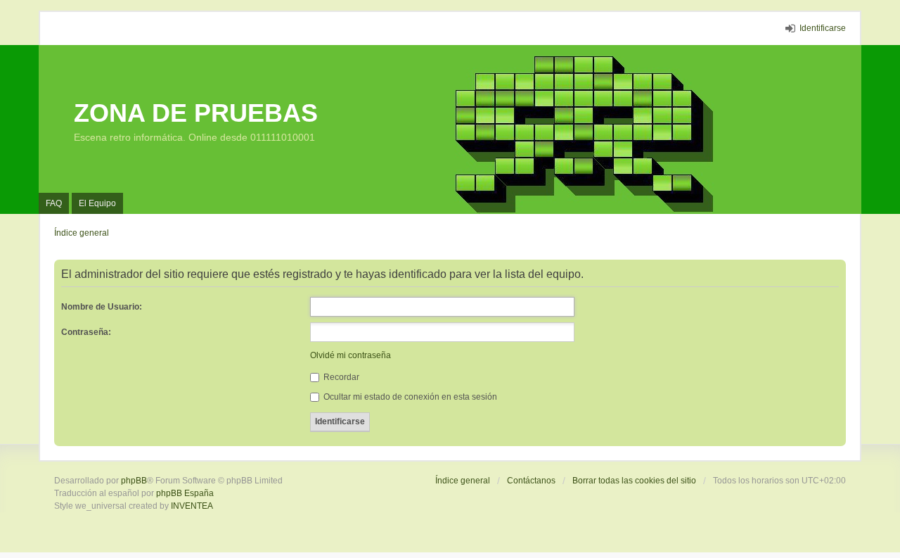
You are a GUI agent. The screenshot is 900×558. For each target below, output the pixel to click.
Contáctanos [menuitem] (531, 481)
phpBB (134, 481)
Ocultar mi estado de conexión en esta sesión (409, 397)
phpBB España (185, 493)
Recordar (340, 377)
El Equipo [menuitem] (97, 203)
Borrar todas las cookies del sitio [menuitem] (634, 481)
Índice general (462, 481)
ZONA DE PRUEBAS (196, 113)
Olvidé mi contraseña (350, 355)
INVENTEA (192, 506)
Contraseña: (86, 332)
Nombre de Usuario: (101, 307)
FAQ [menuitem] (54, 203)
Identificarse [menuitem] (822, 28)
